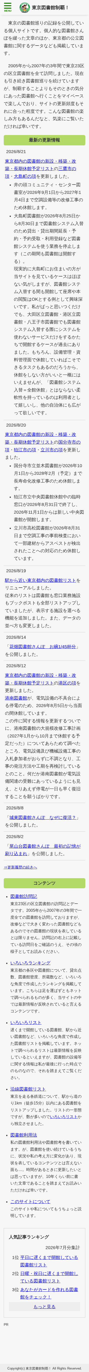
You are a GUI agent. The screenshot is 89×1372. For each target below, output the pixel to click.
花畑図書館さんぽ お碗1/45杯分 (42, 646)
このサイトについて (30, 1201)
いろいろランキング (30, 962)
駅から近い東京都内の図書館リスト (40, 580)
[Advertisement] (44, 1339)
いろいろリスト (26, 1022)
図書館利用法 (23, 1135)
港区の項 (67, 683)
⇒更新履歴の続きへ (20, 867)
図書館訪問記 (23, 896)
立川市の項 (52, 449)
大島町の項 (25, 176)
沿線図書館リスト (28, 1089)
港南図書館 (16, 698)
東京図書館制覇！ (50, 7)
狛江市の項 (25, 449)
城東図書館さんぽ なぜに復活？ (42, 817)
